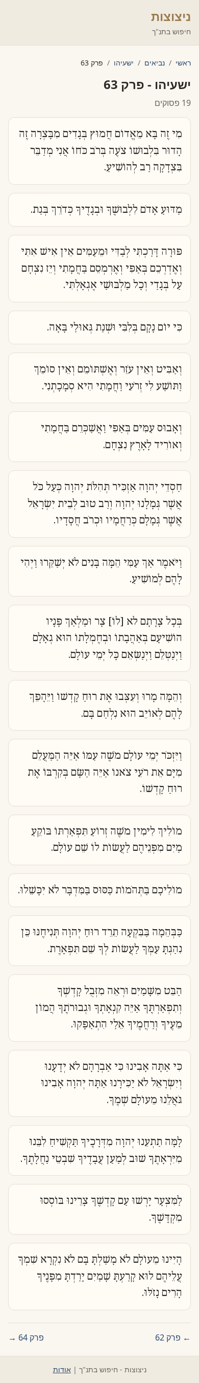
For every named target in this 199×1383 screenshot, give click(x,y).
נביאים (154, 63)
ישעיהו (124, 63)
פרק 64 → (26, 1337)
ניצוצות (171, 16)
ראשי (183, 63)
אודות (62, 1369)
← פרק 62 (173, 1337)
